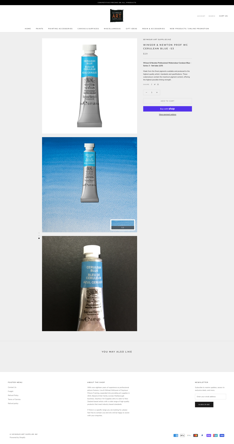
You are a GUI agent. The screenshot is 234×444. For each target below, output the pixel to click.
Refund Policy (13, 395)
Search (212, 16)
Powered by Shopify (17, 437)
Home (28, 29)
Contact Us (12, 387)
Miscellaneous (112, 29)
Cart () (223, 16)
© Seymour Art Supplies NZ (24, 434)
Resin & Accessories (153, 29)
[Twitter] (155, 84)
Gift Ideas (131, 29)
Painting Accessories (60, 29)
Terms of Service (14, 399)
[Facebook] (151, 84)
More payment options (167, 114)
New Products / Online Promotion (189, 29)
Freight (10, 391)
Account (201, 16)
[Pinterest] (158, 84)
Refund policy (13, 403)
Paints (39, 29)
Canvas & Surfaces (88, 29)
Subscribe (204, 404)
